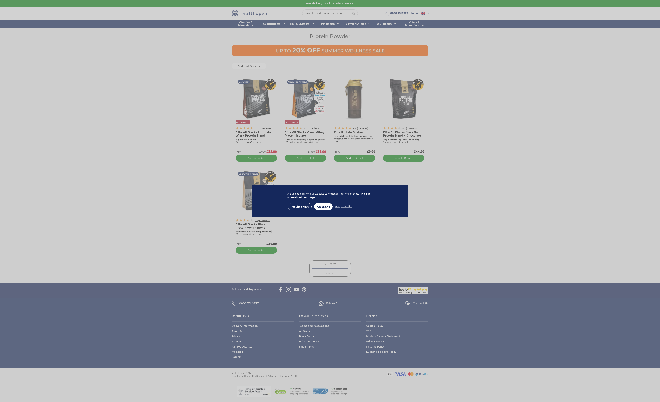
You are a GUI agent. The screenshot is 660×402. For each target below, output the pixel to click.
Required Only (300, 206)
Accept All (323, 206)
